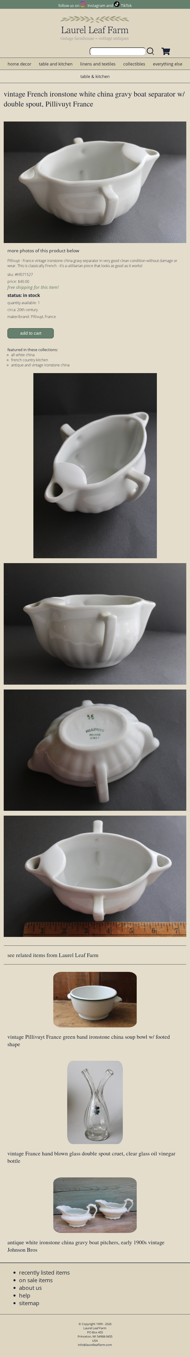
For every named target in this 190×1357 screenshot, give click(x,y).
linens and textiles (98, 64)
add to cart (30, 333)
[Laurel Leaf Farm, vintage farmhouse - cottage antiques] (95, 28)
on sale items (36, 1280)
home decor (19, 64)
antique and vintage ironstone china (40, 365)
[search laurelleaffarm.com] (151, 51)
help (24, 1295)
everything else (167, 64)
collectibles (134, 64)
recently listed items (44, 1272)
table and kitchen (56, 64)
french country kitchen (29, 359)
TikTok (126, 5)
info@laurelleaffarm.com (95, 1345)
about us (30, 1287)
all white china (23, 354)
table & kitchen (95, 76)
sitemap (29, 1303)
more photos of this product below (43, 250)
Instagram (96, 5)
